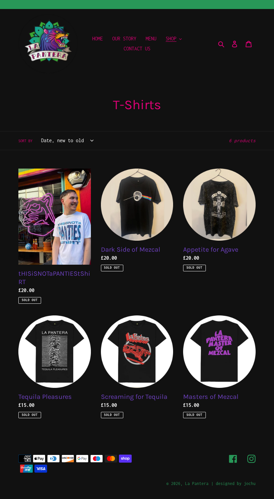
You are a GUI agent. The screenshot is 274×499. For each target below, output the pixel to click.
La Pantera (197, 483)
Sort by (25, 141)
